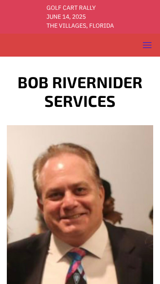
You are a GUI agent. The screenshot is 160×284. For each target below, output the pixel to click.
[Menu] (147, 45)
